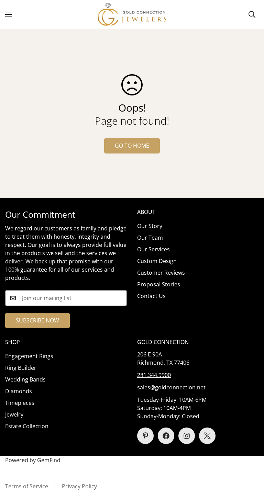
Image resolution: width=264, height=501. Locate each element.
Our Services (153, 249)
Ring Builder (20, 368)
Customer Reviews (161, 272)
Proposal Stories (158, 284)
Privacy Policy (79, 486)
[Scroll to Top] (250, 463)
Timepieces (19, 403)
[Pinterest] (145, 436)
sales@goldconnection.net (171, 387)
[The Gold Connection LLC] (132, 14)
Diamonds (18, 391)
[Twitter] (207, 436)
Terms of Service (26, 486)
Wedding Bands (25, 379)
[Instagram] (186, 436)
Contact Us (151, 296)
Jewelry (14, 414)
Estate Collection (26, 426)
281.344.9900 (154, 375)
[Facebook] (166, 436)
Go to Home (132, 145)
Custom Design (157, 261)
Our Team (150, 237)
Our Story (149, 226)
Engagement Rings (29, 356)
